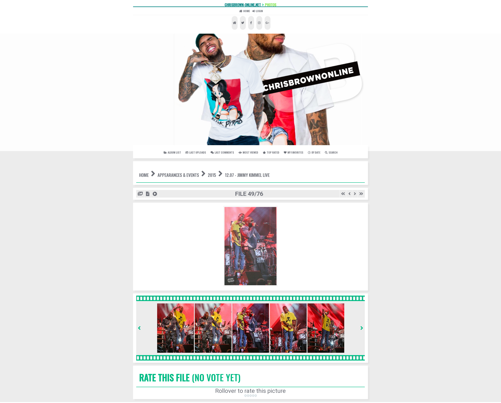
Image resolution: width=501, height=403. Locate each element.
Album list (169, 172)
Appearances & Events (210, 205)
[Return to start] (332, 241)
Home (240, 27)
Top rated (340, 172)
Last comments (256, 172)
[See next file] (350, 241)
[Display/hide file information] (154, 241)
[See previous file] (342, 241)
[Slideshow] (165, 241)
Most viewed (302, 172)
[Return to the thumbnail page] (142, 241)
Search (289, 183)
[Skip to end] (359, 241)
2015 (269, 205)
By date (261, 183)
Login (272, 27)
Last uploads (210, 172)
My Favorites (225, 183)
